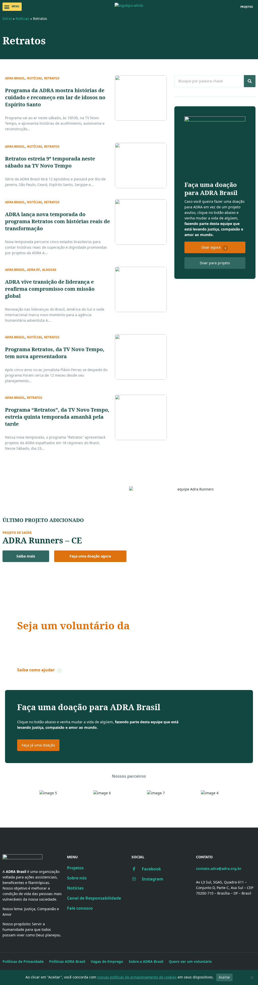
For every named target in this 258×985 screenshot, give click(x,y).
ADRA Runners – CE (42, 540)
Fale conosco (80, 908)
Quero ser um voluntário (190, 961)
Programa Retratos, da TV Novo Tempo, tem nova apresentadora (54, 353)
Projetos (75, 868)
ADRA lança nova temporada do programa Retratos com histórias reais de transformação (57, 221)
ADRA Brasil (15, 78)
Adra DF (33, 270)
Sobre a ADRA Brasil (146, 961)
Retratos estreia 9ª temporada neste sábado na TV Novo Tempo (50, 162)
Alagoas (49, 270)
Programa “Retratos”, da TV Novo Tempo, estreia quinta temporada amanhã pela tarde (57, 416)
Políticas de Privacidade (23, 961)
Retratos (51, 78)
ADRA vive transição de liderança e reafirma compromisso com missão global (49, 288)
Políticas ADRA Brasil (67, 961)
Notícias (22, 18)
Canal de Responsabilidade (94, 898)
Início (7, 18)
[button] (12, 7)
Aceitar (224, 977)
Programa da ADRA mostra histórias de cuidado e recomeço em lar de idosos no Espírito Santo (55, 97)
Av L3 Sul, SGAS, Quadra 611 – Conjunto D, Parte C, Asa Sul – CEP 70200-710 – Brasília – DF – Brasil (224, 888)
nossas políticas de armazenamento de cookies (137, 977)
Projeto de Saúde (17, 533)
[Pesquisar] (249, 81)
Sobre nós (77, 878)
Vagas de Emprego (107, 961)
